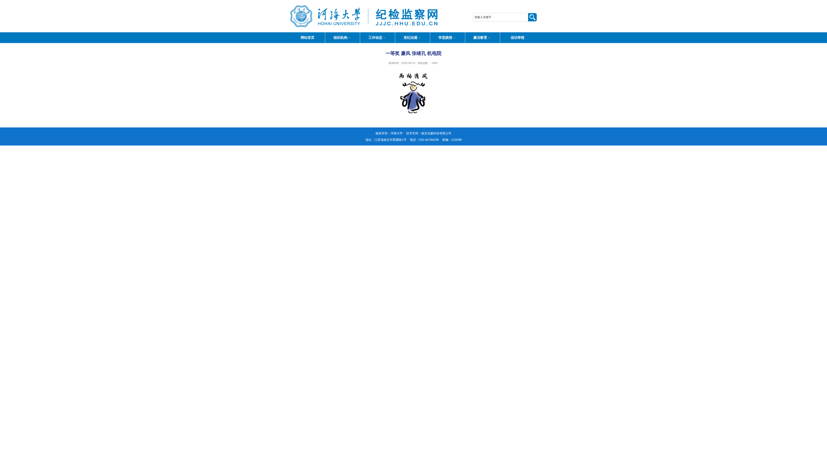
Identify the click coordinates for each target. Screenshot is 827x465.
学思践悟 (445, 37)
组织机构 (340, 37)
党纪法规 (410, 37)
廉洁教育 (480, 37)
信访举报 (517, 37)
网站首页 (307, 37)
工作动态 (375, 37)
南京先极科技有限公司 (436, 133)
